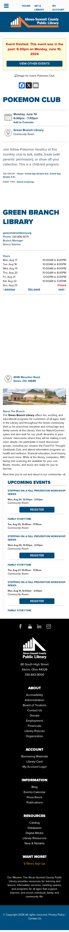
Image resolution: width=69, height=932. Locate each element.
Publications (34, 802)
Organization (34, 736)
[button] (6, 6)
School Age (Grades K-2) (36, 173)
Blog (34, 787)
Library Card (34, 761)
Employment (34, 720)
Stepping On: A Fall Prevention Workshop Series (36, 492)
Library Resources (34, 838)
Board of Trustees (34, 705)
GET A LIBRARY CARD (39, 9)
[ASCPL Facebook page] (20, 626)
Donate (34, 715)
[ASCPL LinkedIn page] (39, 626)
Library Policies (35, 731)
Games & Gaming (25, 181)
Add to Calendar (23, 122)
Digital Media (34, 833)
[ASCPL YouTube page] (30, 626)
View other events (34, 63)
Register (37, 509)
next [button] (61, 289)
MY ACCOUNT (58, 7)
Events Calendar (34, 792)
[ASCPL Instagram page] (48, 626)
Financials (34, 726)
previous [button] (9, 289)
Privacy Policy (56, 915)
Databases (34, 828)
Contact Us (34, 710)
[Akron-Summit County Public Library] (34, 21)
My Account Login (34, 766)
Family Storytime (19, 519)
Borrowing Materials (34, 756)
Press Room (34, 797)
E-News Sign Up (34, 863)
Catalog (34, 822)
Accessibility (34, 695)
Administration (34, 700)
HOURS (26, 6)
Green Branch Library (28, 130)
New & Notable (35, 843)
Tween (20, 173)
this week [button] (34, 289)
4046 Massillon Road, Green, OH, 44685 (26, 379)
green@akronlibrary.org (17, 233)
